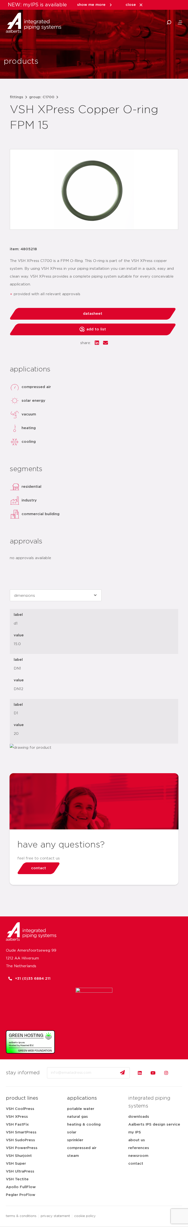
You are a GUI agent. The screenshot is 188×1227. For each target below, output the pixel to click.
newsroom (138, 1156)
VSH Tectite (17, 1179)
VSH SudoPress (20, 1140)
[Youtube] (153, 1072)
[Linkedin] (139, 1072)
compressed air (81, 1148)
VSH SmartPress (21, 1132)
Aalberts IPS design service (154, 1124)
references (138, 1148)
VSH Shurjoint (19, 1156)
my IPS (134, 1132)
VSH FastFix (17, 1124)
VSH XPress (17, 1116)
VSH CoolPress (20, 1109)
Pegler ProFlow (20, 1195)
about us (136, 1140)
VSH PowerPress (21, 1148)
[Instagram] (166, 1072)
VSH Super (16, 1163)
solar (71, 1132)
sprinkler (75, 1140)
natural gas (77, 1116)
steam (73, 1156)
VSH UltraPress (20, 1171)
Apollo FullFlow (21, 1187)
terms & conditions (21, 1216)
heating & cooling (84, 1124)
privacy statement (55, 1216)
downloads (138, 1116)
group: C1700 (41, 97)
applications (82, 1098)
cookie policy (85, 1216)
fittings (16, 97)
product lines (22, 1098)
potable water (80, 1109)
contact (135, 1163)
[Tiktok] (179, 1072)
